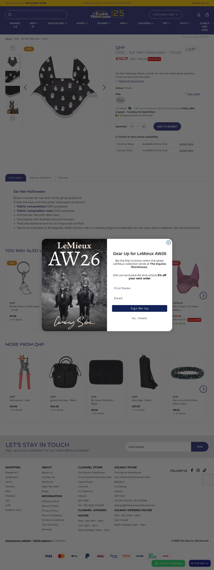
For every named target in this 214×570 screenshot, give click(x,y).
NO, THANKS (139, 318)
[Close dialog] (169, 243)
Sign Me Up (140, 308)
